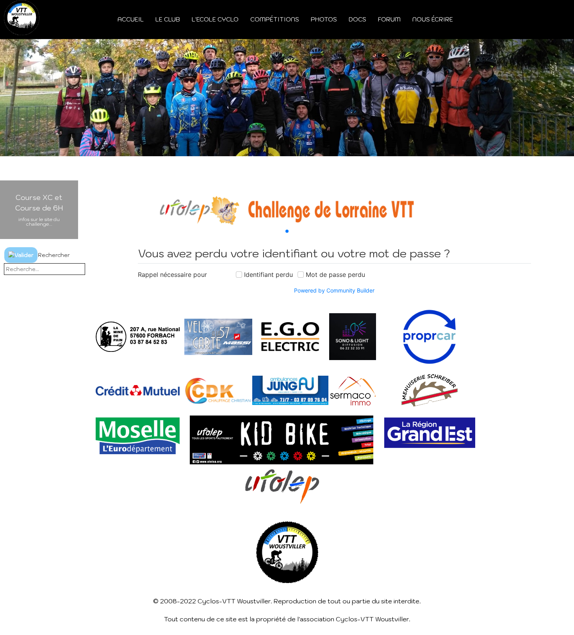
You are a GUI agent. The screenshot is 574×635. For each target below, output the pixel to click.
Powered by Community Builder (334, 290)
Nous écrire (432, 19)
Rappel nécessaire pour (172, 274)
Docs (357, 19)
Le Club (167, 19)
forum (389, 19)
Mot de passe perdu (335, 274)
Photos (324, 19)
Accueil (131, 19)
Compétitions (274, 19)
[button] (287, 231)
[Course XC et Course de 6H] (287, 209)
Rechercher (54, 255)
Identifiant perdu (268, 274)
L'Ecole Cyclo (215, 19)
